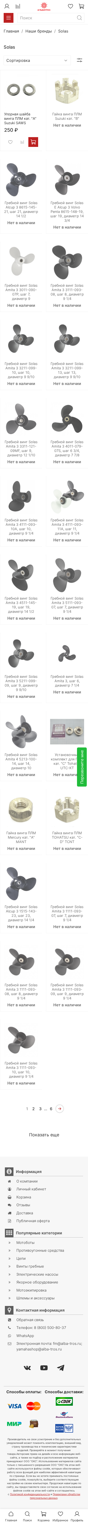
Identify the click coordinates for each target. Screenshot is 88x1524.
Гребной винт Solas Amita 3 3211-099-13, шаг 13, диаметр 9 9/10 (67, 370)
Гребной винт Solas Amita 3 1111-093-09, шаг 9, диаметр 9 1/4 (67, 991)
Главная (11, 31)
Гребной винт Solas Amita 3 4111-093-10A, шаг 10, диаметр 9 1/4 (21, 526)
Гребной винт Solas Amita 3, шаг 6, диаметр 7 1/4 (67, 680)
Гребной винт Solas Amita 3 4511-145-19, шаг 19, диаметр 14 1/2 (21, 605)
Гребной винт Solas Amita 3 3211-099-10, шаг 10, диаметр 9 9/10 (21, 370)
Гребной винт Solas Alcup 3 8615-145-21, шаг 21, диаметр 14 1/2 (21, 209)
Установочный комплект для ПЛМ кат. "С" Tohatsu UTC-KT (67, 761)
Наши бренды (38, 31)
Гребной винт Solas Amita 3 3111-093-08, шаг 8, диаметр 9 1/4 (67, 292)
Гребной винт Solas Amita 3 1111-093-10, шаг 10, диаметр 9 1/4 (21, 1069)
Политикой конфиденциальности (30, 1494)
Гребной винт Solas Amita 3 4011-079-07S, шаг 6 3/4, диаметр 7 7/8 (67, 448)
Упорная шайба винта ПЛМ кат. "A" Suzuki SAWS (20, 118)
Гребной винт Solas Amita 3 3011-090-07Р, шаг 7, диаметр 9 (21, 292)
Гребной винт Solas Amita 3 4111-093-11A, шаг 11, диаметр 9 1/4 (67, 526)
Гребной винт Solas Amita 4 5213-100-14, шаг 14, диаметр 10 (21, 761)
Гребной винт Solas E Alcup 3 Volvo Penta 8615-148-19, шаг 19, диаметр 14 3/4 (67, 211)
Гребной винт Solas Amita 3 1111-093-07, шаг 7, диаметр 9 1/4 (67, 913)
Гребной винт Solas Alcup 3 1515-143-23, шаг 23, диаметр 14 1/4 (21, 913)
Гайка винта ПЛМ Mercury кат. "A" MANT (21, 837)
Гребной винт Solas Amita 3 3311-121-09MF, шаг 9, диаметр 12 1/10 (21, 448)
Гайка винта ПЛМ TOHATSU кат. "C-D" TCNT (67, 837)
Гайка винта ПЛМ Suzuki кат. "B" (67, 116)
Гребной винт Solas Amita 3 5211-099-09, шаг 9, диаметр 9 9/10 (21, 683)
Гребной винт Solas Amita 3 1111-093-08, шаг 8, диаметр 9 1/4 (21, 991)
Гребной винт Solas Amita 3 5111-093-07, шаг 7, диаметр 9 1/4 (67, 605)
